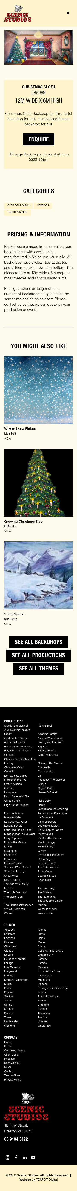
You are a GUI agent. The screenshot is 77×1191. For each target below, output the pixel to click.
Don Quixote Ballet (15, 776)
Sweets (8, 1013)
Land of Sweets (47, 821)
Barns (41, 934)
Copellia (9, 771)
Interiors (43, 205)
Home (8, 1042)
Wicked (8, 913)
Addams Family (47, 734)
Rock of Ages (45, 859)
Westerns (9, 1025)
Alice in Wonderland (50, 738)
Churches (10, 946)
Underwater (11, 1021)
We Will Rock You (14, 909)
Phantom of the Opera (51, 855)
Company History (14, 1050)
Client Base (11, 1054)
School (42, 992)
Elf (39, 776)
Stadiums (43, 1005)
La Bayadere (45, 817)
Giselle (42, 784)
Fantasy (42, 959)
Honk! (41, 805)
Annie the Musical (15, 742)
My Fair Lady (45, 846)
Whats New (44, 1025)
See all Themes (38, 669)
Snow (7, 1000)
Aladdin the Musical (16, 738)
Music (8, 984)
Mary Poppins (12, 838)
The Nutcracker (17, 212)
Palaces (42, 984)
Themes (9, 925)
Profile (8, 1046)
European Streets (14, 959)
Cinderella (44, 767)
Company (10, 1037)
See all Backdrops (38, 642)
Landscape (45, 975)
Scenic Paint (11, 1063)
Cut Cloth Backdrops (50, 950)
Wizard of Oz (45, 913)
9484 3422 (16, 1139)
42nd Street (45, 725)
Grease (8, 788)
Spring (8, 1005)
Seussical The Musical (17, 867)
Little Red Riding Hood (18, 830)
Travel (8, 1017)
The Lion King (46, 888)
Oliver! (42, 851)
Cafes (41, 938)
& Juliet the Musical (16, 725)
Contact (9, 1071)
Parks (7, 988)
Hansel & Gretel (47, 792)
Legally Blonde (13, 825)
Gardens (43, 967)
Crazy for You (45, 771)
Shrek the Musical (48, 867)
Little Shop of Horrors (50, 830)
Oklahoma (10, 851)
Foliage (8, 963)
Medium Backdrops (16, 980)
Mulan (8, 846)
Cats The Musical (48, 755)
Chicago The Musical (50, 763)
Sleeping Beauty (14, 871)
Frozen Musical (13, 784)
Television (44, 1013)
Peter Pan (10, 855)
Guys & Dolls (45, 788)
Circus (42, 946)
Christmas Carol (18, 205)
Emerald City (45, 954)
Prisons (8, 992)
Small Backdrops (48, 996)
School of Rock (47, 863)
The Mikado (45, 892)
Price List (9, 1059)
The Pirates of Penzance (18, 905)
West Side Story (47, 909)
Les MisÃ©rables (48, 825)
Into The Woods (13, 813)
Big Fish (42, 746)
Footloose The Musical (51, 780)
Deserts (8, 954)
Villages (42, 1021)
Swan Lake (44, 880)
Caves (41, 942)
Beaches (9, 938)
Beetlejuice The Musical (18, 746)
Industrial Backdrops (50, 971)
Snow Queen (45, 871)
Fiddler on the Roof (15, 780)
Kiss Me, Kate (12, 817)
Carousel (9, 755)
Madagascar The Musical (19, 834)
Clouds (8, 950)
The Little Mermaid (15, 892)
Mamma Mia (45, 834)
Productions (13, 721)
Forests (42, 963)
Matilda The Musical (50, 838)
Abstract (9, 929)
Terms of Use (12, 1075)
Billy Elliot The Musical (17, 750)
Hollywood (10, 971)
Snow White (11, 876)
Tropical (43, 1017)
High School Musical (16, 805)
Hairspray (10, 792)
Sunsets (42, 1009)
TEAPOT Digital (47, 1179)
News (7, 1067)
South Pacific (12, 880)
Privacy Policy (12, 1079)
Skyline (8, 996)
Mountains (44, 980)
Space (42, 1000)
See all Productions (38, 655)
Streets (8, 1009)
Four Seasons (12, 967)
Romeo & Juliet (13, 863)
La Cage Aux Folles (15, 821)
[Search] (52, 13)
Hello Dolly (44, 800)
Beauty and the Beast (51, 742)
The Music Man (13, 896)
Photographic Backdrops (53, 988)
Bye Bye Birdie (46, 750)
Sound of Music (47, 876)
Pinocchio (10, 859)
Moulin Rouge (46, 842)
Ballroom (9, 934)
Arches (42, 929)
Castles (8, 942)
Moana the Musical (15, 842)
